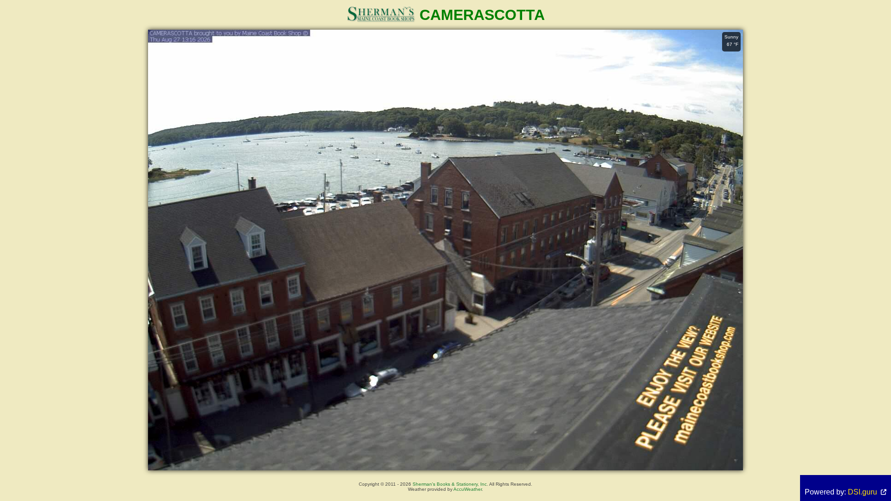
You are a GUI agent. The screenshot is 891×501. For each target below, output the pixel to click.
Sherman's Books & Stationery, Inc (450, 484)
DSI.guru (862, 492)
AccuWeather (467, 489)
